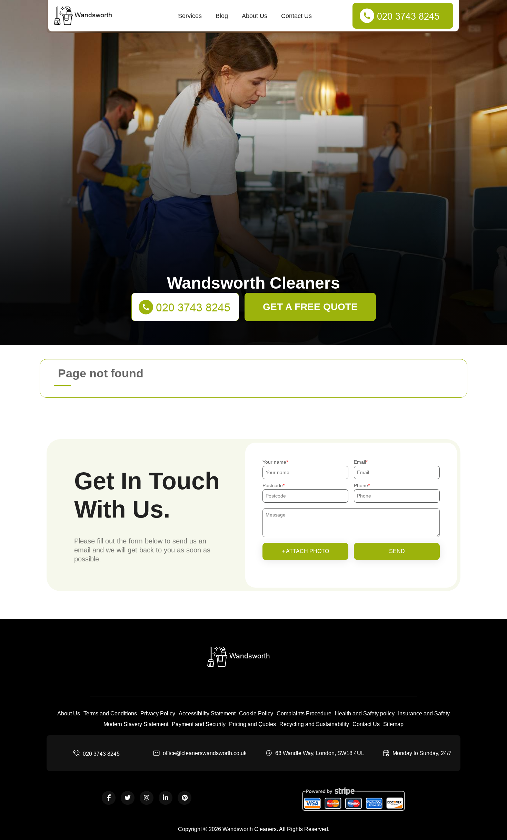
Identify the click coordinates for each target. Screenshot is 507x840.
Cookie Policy (256, 713)
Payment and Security (199, 724)
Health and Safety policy (365, 713)
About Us (254, 15)
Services (190, 15)
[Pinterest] (184, 798)
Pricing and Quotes (252, 724)
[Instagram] (146, 798)
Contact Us (296, 15)
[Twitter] (128, 798)
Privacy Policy (157, 713)
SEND (397, 551)
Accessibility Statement (207, 713)
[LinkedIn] (165, 798)
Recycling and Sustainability (314, 724)
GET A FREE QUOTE (310, 306)
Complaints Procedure (304, 713)
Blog (222, 15)
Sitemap (393, 724)
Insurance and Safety (424, 713)
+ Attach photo (305, 551)
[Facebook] (109, 798)
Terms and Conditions (110, 713)
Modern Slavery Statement (135, 724)
